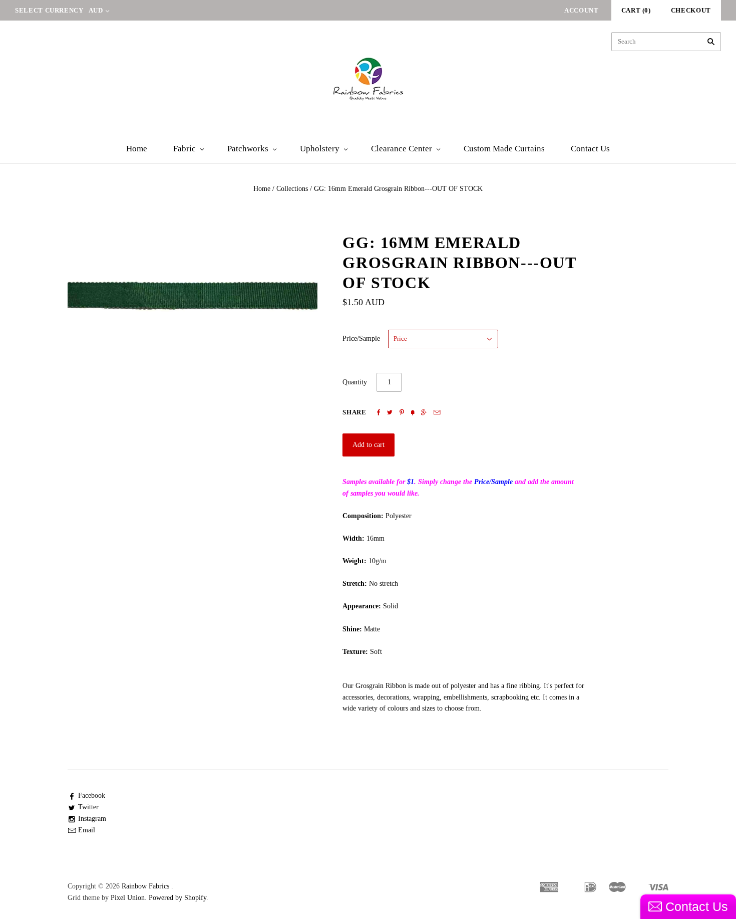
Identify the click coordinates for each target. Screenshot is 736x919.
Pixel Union (128, 897)
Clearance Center (401, 148)
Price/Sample (361, 338)
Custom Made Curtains (504, 148)
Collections (292, 188)
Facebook (91, 795)
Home (136, 148)
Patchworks (247, 148)
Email (86, 830)
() (636, 10)
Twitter (88, 807)
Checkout (691, 10)
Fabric (184, 148)
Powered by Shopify (177, 897)
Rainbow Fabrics (145, 886)
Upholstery (319, 148)
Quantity (354, 382)
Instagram (92, 818)
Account (581, 10)
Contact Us (590, 148)
